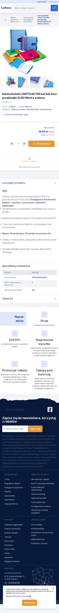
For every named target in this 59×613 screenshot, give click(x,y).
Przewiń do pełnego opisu (16, 114)
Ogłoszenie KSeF (39, 498)
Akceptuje (29, 602)
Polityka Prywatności (13, 487)
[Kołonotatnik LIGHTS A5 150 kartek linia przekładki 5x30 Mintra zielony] (24, 51)
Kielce (7, 553)
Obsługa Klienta (40, 474)
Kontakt (9, 519)
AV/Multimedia (37, 528)
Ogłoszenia (9, 495)
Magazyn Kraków (12, 561)
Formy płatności (38, 502)
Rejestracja (53, 2)
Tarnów (7, 537)
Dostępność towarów (41, 506)
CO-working (36, 524)
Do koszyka (43, 143)
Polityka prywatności (21, 596)
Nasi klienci (9, 499)
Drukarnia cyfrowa (39, 543)
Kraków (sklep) (11, 532)
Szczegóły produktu (13, 182)
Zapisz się (35, 428)
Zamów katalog (38, 494)
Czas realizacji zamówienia (37, 488)
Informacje (10, 474)
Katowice (8, 557)
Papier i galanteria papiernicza (14, 20)
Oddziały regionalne (13, 524)
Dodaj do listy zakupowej (31, 167)
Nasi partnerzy (11, 503)
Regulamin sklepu (12, 483)
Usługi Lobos (38, 519)
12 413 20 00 (14, 582)
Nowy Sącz (9, 541)
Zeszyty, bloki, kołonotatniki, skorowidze (28, 20)
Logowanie (41, 2)
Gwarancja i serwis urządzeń (39, 511)
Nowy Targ (9, 549)
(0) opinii (5, 102)
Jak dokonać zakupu (40, 479)
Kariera (7, 491)
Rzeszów (8, 545)
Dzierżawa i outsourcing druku (42, 534)
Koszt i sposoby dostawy (42, 483)
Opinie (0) (7, 298)
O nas (6, 479)
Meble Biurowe (38, 539)
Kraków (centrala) (12, 528)
